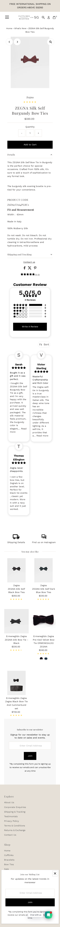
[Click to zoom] (50, 41)
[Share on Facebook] (25, 268)
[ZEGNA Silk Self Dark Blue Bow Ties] (43, 570)
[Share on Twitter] (30, 268)
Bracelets (9, 859)
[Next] (17, 41)
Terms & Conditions (14, 825)
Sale (6, 869)
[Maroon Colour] (41, 658)
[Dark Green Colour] (46, 658)
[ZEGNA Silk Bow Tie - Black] (16, 621)
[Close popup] (55, 873)
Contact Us (10, 835)
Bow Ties (9, 864)
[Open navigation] (7, 17)
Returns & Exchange (14, 830)
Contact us (29, 262)
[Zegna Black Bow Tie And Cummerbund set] (16, 683)
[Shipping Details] (16, 538)
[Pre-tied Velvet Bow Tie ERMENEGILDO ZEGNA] (43, 621)
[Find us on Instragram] (43, 538)
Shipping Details (16, 542)
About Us (9, 802)
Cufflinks (8, 855)
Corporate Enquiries (15, 807)
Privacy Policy (11, 821)
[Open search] (43, 17)
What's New (20, 28)
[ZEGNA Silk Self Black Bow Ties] (16, 570)
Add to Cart (30, 144)
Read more (42, 435)
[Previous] (9, 41)
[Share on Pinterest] (35, 268)
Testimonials (11, 816)
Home (9, 28)
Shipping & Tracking (14, 811)
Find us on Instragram (44, 542)
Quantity (30, 126)
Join (30, 756)
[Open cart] (54, 17)
